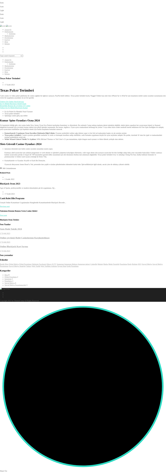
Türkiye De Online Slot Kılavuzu (12, 102)
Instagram (60, 264)
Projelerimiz (9, 38)
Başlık (2, 264)
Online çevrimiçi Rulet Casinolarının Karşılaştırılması (24, 238)
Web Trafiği (36, 266)
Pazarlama (123, 264)
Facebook (42, 264)
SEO (139, 264)
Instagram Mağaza (70, 264)
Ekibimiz (12, 34)
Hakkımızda (9, 32)
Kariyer (7, 40)
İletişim (7, 44)
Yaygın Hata (61, 266)
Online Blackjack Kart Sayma (14, 246)
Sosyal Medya (147, 264)
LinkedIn (94, 264)
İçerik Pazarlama (72, 266)
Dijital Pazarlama (25, 264)
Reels (129, 264)
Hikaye (49, 264)
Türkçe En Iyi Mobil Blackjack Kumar (14, 108)
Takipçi (28, 266)
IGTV (54, 264)
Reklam (134, 264)
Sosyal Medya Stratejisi (17, 266)
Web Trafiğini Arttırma (49, 266)
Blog (6, 42)
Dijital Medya (14, 264)
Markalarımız (9, 36)
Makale (100, 264)
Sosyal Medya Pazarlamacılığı (15, 285)
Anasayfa (8, 30)
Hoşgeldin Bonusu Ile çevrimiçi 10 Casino (15, 106)
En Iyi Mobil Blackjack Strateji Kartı (13, 104)
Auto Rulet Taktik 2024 (11, 229)
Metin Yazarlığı (113, 264)
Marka (105, 264)
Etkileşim (35, 264)
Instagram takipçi (84, 264)
